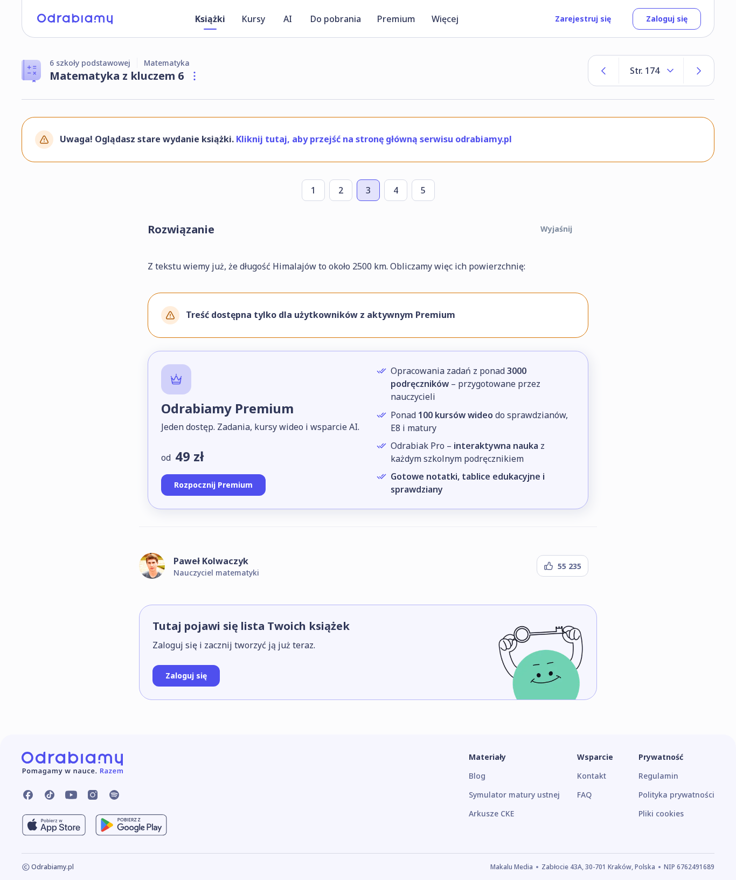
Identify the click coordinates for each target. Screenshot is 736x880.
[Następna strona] (699, 71)
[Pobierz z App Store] (54, 825)
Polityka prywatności (676, 794)
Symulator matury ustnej (514, 794)
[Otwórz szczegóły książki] (194, 76)
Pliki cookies (661, 813)
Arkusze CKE (491, 813)
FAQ (584, 794)
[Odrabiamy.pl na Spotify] (114, 794)
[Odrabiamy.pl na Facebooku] (28, 794)
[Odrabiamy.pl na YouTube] (71, 794)
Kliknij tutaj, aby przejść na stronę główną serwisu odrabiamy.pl (374, 139)
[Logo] (75, 18)
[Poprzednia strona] (603, 71)
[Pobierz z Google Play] (131, 825)
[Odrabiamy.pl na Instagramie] (92, 794)
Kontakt (591, 776)
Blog (477, 776)
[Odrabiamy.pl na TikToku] (49, 794)
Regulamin (658, 776)
